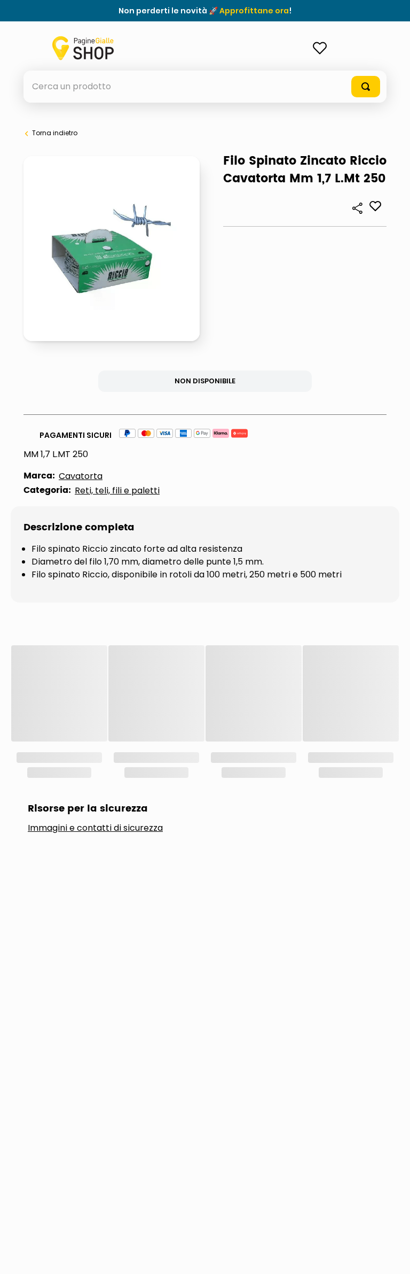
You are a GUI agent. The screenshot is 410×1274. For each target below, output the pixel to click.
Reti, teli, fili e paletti (117, 490)
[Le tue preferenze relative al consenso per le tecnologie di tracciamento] (391, 1255)
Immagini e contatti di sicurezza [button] (95, 685)
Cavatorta (80, 476)
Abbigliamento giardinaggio (114, 747)
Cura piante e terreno (99, 783)
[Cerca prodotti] (365, 86)
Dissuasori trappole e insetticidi (262, 783)
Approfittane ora (254, 10)
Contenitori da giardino (276, 747)
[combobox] (205, 87)
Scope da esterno (89, 818)
